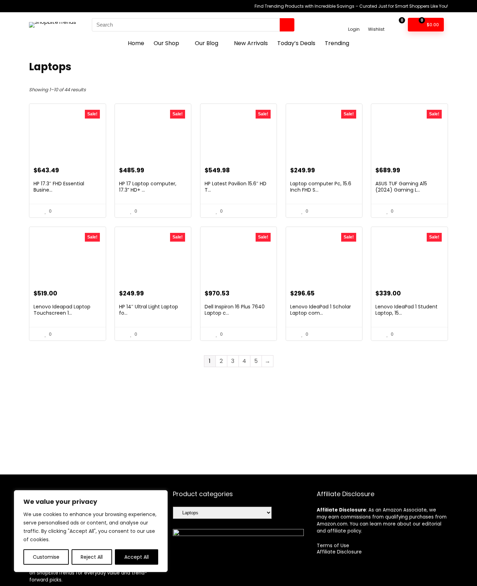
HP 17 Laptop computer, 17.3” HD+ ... (147, 186)
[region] (91, 531)
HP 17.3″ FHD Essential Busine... (59, 186)
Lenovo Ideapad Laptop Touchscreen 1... (62, 309)
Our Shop (166, 43)
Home (136, 43)
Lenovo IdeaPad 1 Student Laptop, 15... (406, 309)
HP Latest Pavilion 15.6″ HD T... (235, 186)
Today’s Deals (296, 43)
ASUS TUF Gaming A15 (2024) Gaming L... (401, 186)
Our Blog (206, 43)
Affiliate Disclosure (339, 551)
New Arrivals (251, 43)
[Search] (287, 24)
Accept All (136, 556)
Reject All (92, 556)
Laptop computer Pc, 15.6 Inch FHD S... (320, 186)
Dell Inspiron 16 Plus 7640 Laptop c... (235, 309)
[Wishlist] (376, 21)
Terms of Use (333, 545)
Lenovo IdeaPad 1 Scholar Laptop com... (320, 309)
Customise (46, 556)
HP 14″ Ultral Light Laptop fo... (148, 309)
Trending (337, 43)
